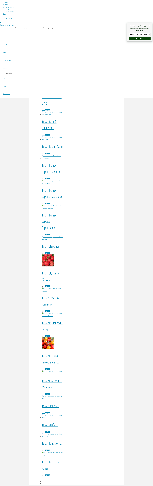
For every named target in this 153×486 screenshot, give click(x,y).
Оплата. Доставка (7, 60)
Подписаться (139, 38)
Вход (4, 78)
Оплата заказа (6, 94)
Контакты (5, 68)
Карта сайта (9, 73)
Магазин (5, 52)
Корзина (5, 86)
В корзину (47, 110)
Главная (5, 44)
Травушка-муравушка (7, 25)
